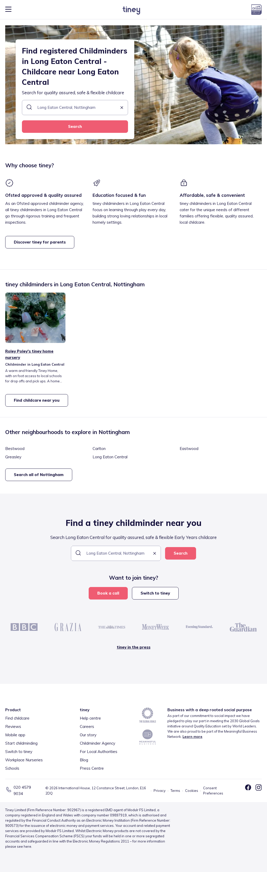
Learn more (192, 736)
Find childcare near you (36, 400)
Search (75, 126)
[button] (122, 107)
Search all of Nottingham (39, 474)
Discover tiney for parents (40, 242)
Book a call (108, 593)
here (27, 846)
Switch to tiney (155, 593)
